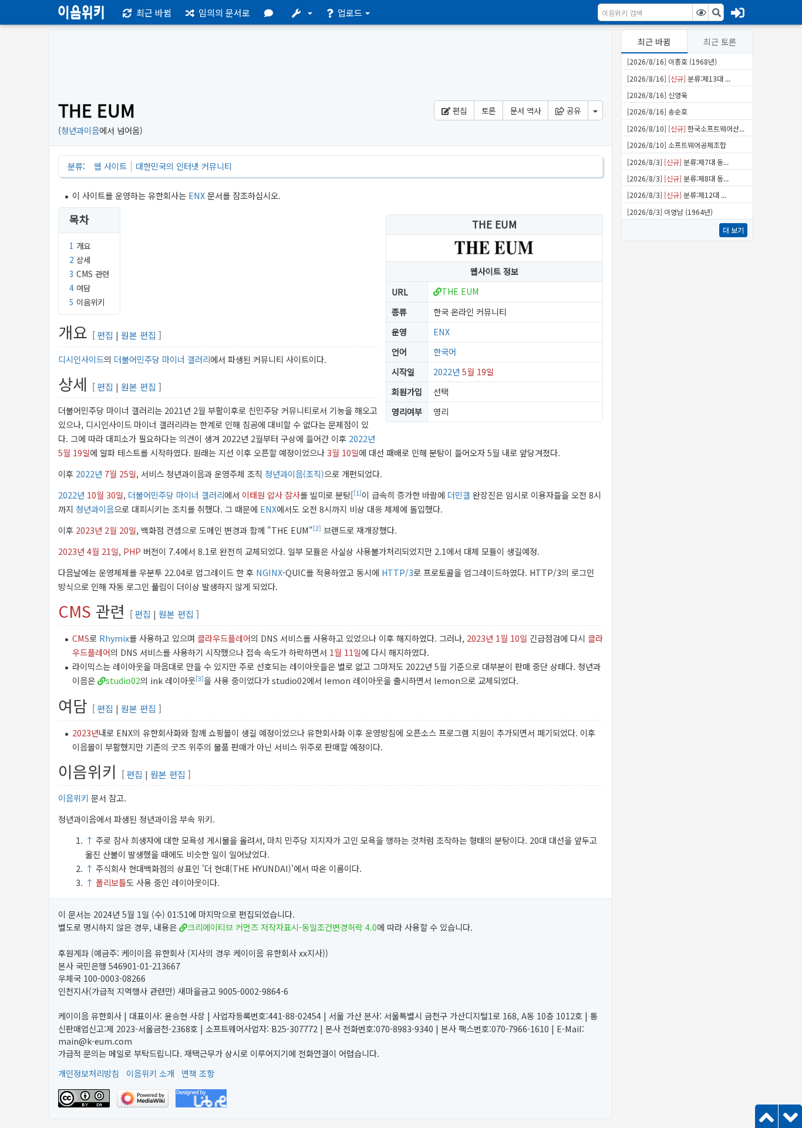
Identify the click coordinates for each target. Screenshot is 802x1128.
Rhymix (114, 638)
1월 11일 (345, 652)
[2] (317, 528)
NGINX (269, 572)
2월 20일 (120, 530)
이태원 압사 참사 (271, 495)
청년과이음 (80, 130)
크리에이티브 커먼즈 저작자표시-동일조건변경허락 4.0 (282, 927)
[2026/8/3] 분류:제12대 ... (676, 195)
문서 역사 (525, 110)
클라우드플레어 (224, 638)
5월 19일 (478, 371)
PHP (132, 551)
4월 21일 (103, 551)
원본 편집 (138, 335)
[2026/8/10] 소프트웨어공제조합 (676, 145)
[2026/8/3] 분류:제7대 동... (678, 162)
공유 (572, 110)
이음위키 (73, 798)
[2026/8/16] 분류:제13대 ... (678, 78)
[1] (357, 493)
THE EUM (460, 291)
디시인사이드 (81, 359)
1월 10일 (511, 638)
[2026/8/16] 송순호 (657, 111)
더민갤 (458, 495)
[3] (200, 678)
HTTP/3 (397, 572)
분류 (75, 166)
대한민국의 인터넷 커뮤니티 (184, 166)
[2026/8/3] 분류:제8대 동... (678, 178)
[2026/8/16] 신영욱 (657, 95)
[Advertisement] (687, 432)
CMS (74, 611)
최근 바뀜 (654, 41)
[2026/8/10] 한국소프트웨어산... (685, 128)
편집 (458, 110)
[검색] (716, 12)
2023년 (89, 530)
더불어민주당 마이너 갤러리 (162, 359)
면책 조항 (197, 1073)
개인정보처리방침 (88, 1073)
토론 (488, 110)
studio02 (123, 680)
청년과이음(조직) (294, 473)
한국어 (444, 351)
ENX (196, 195)
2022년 (446, 371)
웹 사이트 (110, 166)
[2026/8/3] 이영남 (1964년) (670, 212)
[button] (271, 12)
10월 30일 (105, 495)
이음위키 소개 (150, 1073)
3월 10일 (343, 452)
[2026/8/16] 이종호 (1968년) (672, 61)
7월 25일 (120, 473)
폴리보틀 (111, 882)
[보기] (700, 12)
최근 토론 (719, 41)
